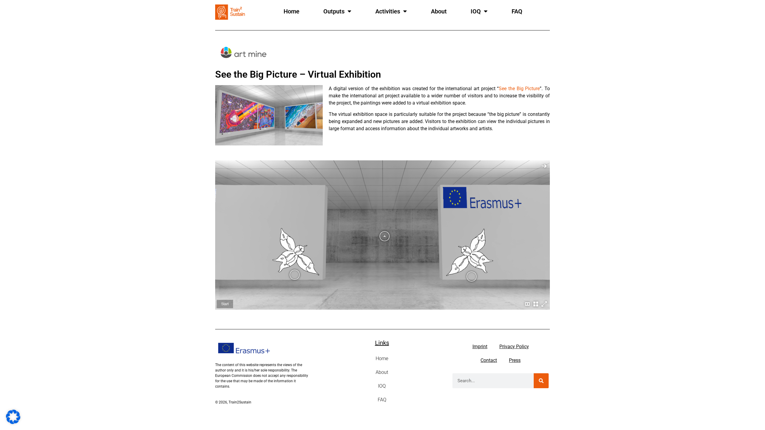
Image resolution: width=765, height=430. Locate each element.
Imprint (479, 346)
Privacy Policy (514, 346)
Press (515, 360)
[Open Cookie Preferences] (13, 422)
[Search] (541, 380)
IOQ (476, 11)
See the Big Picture (519, 88)
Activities (387, 11)
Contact (489, 360)
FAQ (517, 11)
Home (291, 11)
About (439, 11)
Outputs (334, 11)
